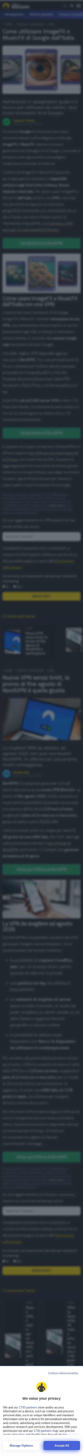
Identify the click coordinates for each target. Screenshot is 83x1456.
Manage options (21, 1445)
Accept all (62, 1445)
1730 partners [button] (28, 1407)
